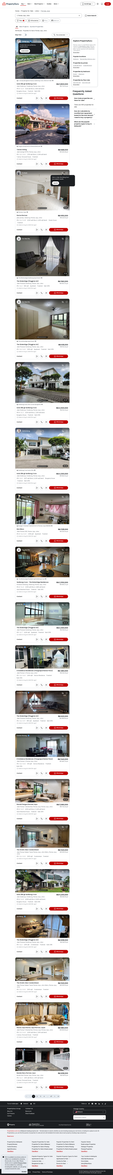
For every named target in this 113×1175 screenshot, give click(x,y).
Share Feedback (29, 1113)
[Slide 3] (41, 1023)
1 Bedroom (81, 74)
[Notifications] (102, 4)
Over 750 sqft (77, 82)
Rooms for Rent (61, 1163)
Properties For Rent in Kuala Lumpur (66, 1149)
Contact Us (29, 1108)
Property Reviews (12, 1144)
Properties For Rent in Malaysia (65, 1144)
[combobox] (48, 15)
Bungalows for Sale (37, 1163)
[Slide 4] (42, 76)
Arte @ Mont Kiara (86, 1163)
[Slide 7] (46, 76)
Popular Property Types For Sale (42, 1156)
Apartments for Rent (62, 1158)
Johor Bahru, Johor (84, 46)
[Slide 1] (38, 1023)
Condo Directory (12, 1146)
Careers (9, 1116)
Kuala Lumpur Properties (88, 1144)
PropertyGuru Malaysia (14, 1142)
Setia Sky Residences (87, 1158)
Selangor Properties (87, 1146)
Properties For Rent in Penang (65, 1146)
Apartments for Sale (37, 1158)
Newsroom (28, 1111)
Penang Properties (86, 1149)
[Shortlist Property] (66, 41)
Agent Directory (11, 1149)
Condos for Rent (61, 1161)
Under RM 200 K (77, 65)
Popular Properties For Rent (65, 1142)
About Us (9, 1111)
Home (17, 11)
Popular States (86, 1142)
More (55, 4)
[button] (16, 26)
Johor (37, 11)
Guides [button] (49, 4)
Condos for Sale (36, 1161)
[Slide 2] (39, 76)
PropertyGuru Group (13, 1108)
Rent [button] (29, 4)
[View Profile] (24, 41)
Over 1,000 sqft (86, 82)
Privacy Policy (22, 1163)
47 (51, 1096)
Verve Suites (84, 1161)
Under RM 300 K (87, 65)
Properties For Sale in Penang (40, 1146)
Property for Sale (27, 11)
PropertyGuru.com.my (13, 1131)
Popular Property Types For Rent (66, 1156)
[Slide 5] (43, 76)
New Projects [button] (38, 4)
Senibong (76, 59)
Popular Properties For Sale (40, 1142)
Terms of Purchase (47, 1172)
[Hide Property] (62, 41)
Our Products (11, 1113)
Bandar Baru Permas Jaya (87, 59)
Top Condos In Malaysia (89, 1156)
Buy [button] (22, 4)
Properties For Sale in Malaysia (41, 1144)
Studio (75, 74)
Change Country (78, 1109)
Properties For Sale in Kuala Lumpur (42, 1149)
